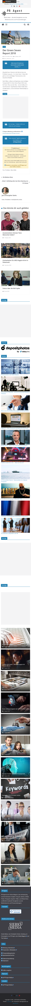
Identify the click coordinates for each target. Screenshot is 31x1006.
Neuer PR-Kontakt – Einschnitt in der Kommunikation (12, 859)
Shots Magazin (22, 936)
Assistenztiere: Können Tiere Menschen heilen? (12, 234)
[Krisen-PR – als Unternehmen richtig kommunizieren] (15, 810)
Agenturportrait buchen (8, 955)
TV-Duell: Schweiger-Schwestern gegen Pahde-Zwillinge (14, 751)
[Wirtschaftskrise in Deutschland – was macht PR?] (15, 875)
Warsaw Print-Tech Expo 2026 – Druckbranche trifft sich (14, 686)
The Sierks (4, 938)
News (4, 46)
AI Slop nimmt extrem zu (9, 644)
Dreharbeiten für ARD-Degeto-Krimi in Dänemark (15, 261)
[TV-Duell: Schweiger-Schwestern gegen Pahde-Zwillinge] (15, 745)
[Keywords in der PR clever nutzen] (15, 789)
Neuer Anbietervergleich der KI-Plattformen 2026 (15, 709)
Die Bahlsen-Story (8, 177)
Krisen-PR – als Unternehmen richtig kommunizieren (12, 816)
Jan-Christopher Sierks (8, 56)
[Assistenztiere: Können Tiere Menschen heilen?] (15, 212)
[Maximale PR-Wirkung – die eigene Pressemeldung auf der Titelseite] (15, 832)
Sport (13, 58)
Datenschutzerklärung (8, 958)
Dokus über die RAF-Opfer (11, 288)
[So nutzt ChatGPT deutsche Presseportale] (15, 767)
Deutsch (8, 1)
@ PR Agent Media (8, 977)
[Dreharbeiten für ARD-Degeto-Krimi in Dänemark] (15, 244)
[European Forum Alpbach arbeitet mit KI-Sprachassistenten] (15, 724)
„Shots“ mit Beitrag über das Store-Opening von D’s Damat (15, 182)
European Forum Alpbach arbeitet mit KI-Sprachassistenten (13, 729)
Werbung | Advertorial (8, 947)
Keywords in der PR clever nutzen (11, 795)
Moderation (9, 58)
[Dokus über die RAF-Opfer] (15, 271)
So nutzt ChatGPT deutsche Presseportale (13, 774)
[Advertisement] (15, 107)
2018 (5, 58)
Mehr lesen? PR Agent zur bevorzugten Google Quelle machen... (17, 64)
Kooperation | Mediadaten (9, 950)
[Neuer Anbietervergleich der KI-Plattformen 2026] (15, 702)
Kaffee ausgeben (7, 970)
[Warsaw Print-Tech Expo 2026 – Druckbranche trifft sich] (15, 681)
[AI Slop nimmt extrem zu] (15, 638)
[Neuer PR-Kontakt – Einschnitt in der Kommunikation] (15, 853)
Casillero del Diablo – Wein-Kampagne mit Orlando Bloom (13, 665)
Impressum (5, 960)
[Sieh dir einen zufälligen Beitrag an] (28, 24)
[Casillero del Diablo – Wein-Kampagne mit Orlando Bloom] (15, 659)
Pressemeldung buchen (9, 953)
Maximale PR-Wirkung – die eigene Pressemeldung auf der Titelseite (11, 837)
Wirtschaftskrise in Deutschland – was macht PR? (15, 881)
